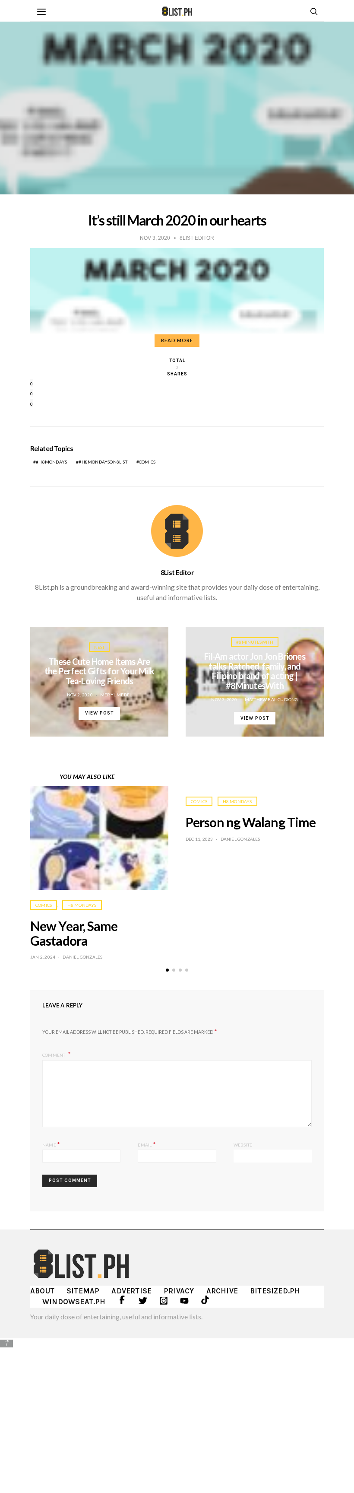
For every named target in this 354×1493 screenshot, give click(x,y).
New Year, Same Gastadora (73, 933)
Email (146, 1144)
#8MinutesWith (254, 642)
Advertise (131, 1291)
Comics (147, 461)
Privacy (179, 1291)
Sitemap (82, 1291)
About (42, 1291)
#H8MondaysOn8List (103, 461)
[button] (167, 970)
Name (51, 1144)
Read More (177, 340)
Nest (99, 647)
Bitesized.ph (275, 1291)
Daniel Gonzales (82, 956)
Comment (54, 1054)
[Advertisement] (177, 1409)
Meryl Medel (116, 694)
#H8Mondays (51, 461)
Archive (222, 1291)
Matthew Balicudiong (271, 699)
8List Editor (177, 572)
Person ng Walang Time (251, 822)
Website (243, 1144)
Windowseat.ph (74, 1301)
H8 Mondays (82, 905)
